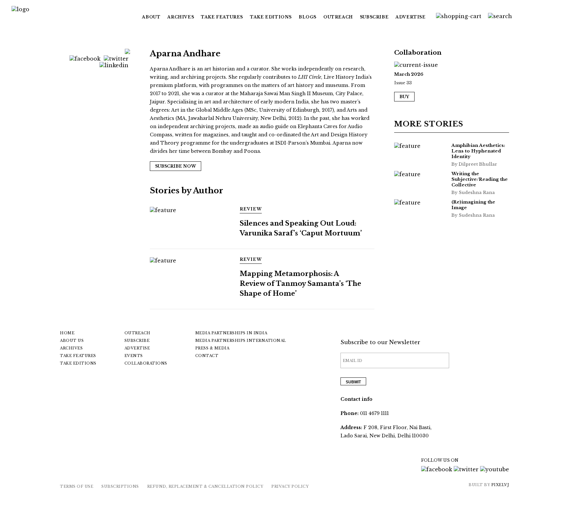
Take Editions (271, 16)
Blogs (307, 16)
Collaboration (418, 52)
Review (251, 208)
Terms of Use (76, 486)
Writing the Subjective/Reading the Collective (479, 179)
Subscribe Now (175, 166)
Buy (404, 96)
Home (67, 333)
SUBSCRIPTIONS (120, 486)
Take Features (78, 355)
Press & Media (212, 348)
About (151, 16)
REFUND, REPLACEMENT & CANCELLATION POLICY (205, 486)
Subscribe (374, 16)
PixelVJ (500, 484)
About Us (72, 340)
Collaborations (145, 363)
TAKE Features (222, 16)
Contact (207, 355)
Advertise (410, 16)
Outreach (338, 16)
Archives (180, 16)
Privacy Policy (290, 486)
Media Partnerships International (240, 340)
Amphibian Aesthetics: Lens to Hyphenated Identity (478, 151)
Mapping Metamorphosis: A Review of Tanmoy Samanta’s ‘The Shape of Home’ (300, 283)
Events (133, 355)
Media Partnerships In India (231, 333)
